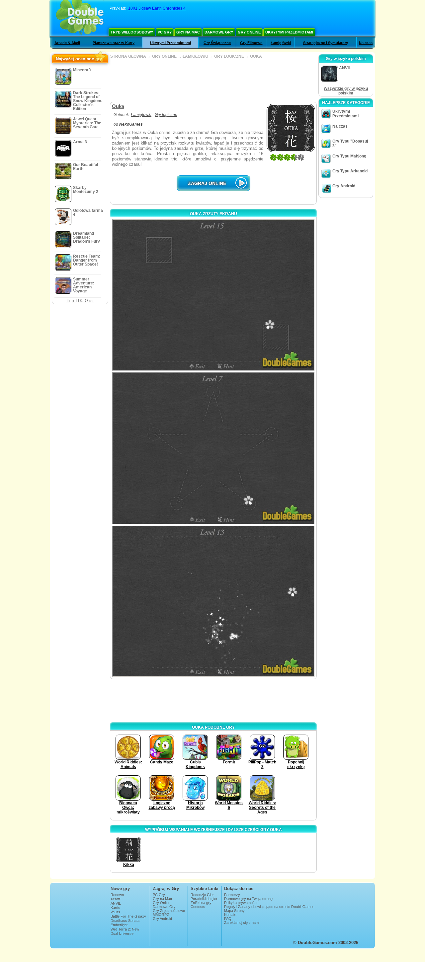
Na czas (366, 43)
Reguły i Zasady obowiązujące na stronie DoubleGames (269, 907)
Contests (198, 907)
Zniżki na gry (201, 903)
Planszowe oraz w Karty (113, 43)
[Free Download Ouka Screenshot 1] (213, 295)
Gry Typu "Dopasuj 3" (350, 143)
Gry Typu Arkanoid (350, 171)
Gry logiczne (166, 114)
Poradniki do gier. (204, 899)
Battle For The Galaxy (128, 916)
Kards (115, 908)
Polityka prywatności (240, 903)
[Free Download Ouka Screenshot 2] (213, 448)
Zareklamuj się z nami (241, 923)
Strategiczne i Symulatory (325, 43)
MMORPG (161, 915)
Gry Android (343, 186)
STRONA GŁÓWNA (128, 56)
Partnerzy (232, 895)
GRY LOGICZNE (229, 56)
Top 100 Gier (80, 300)
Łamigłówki (281, 43)
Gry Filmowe (251, 43)
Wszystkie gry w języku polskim (346, 90)
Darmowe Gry (219, 32)
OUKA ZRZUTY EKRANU (213, 213)
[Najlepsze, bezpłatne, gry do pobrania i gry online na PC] (80, 18)
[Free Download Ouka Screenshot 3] (213, 601)
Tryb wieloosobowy (132, 32)
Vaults (115, 912)
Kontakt (230, 915)
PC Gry (165, 32)
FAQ (227, 919)
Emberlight (119, 925)
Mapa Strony (234, 911)
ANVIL (116, 903)
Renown (117, 895)
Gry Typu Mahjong (349, 156)
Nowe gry (120, 888)
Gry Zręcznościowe (169, 911)
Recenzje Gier (202, 895)
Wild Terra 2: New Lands (125, 931)
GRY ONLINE (164, 56)
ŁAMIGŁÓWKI (195, 56)
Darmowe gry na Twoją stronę (248, 899)
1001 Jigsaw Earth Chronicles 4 (157, 8)
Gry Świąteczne (217, 43)
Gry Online (249, 32)
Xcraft (115, 899)
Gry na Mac (188, 32)
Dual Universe (122, 933)
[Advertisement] (213, 80)
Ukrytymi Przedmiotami (289, 32)
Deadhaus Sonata (125, 921)
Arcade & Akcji (67, 43)
